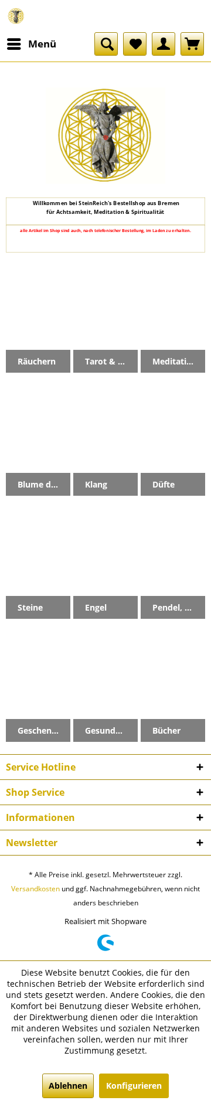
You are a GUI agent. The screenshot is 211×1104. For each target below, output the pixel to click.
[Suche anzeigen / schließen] (106, 44)
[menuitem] (31, 44)
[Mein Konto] (163, 44)
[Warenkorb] (192, 44)
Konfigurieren (134, 1085)
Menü (42, 43)
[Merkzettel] (135, 44)
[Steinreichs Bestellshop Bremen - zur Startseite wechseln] (16, 16)
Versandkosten (35, 889)
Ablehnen (68, 1085)
